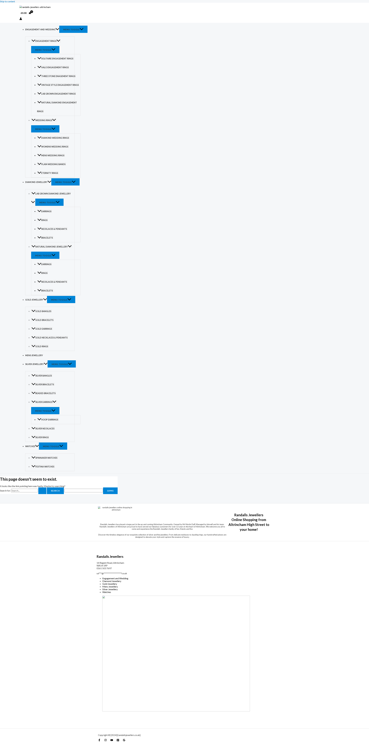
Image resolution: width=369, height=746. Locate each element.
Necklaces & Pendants (54, 229)
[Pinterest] (118, 740)
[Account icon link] (20, 18)
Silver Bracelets (44, 384)
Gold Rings (41, 346)
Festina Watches (44, 466)
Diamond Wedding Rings (55, 138)
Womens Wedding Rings (54, 146)
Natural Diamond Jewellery (51, 246)
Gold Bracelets (44, 320)
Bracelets (47, 238)
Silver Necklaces (44, 428)
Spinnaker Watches (46, 458)
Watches (30, 446)
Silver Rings (42, 437)
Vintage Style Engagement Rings (60, 85)
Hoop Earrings (49, 419)
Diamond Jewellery (36, 182)
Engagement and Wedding (40, 29)
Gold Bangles (43, 311)
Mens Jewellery (34, 355)
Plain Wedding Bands (53, 164)
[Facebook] (99, 740)
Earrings (46, 211)
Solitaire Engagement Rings (57, 58)
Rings (44, 220)
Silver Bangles (43, 375)
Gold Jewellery (34, 299)
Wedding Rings (43, 120)
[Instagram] (105, 740)
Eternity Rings (49, 173)
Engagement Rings (46, 41)
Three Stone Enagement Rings (58, 76)
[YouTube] (111, 740)
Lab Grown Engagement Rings (58, 94)
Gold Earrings (43, 329)
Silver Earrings (43, 402)
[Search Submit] (42, 490)
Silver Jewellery (34, 364)
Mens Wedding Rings (52, 155)
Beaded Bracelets (45, 393)
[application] (57, 29)
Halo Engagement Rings (55, 67)
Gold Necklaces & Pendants (51, 337)
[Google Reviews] (124, 740)
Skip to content (7, 1)
